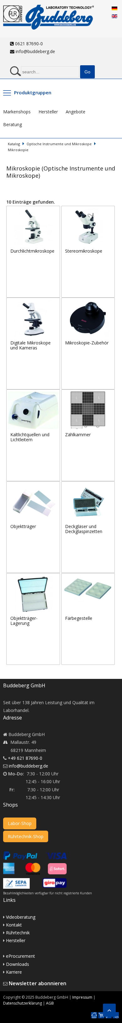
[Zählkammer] (88, 393)
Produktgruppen (32, 92)
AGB (50, 1003)
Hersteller (48, 112)
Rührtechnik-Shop (25, 836)
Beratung (12, 124)
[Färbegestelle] (88, 577)
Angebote (75, 112)
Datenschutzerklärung (22, 1003)
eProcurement (20, 956)
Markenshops (17, 112)
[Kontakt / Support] (116, 1012)
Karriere (14, 972)
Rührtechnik (18, 933)
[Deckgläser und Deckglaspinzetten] (88, 485)
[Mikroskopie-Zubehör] (88, 301)
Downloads (17, 964)
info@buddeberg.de (34, 51)
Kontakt (14, 925)
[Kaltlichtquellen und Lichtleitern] (33, 393)
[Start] (94, 1015)
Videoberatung (20, 917)
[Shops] (101, 1015)
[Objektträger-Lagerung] (33, 577)
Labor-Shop (20, 823)
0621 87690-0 (28, 44)
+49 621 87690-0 (25, 758)
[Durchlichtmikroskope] (33, 210)
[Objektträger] (33, 485)
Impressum (82, 997)
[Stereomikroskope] (88, 210)
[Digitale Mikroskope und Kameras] (33, 301)
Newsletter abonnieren (37, 983)
